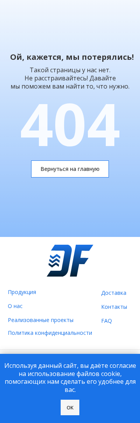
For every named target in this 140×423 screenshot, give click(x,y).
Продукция (22, 292)
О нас (15, 306)
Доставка (113, 292)
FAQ (106, 320)
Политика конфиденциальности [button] (50, 332)
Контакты (114, 306)
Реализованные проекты (41, 320)
